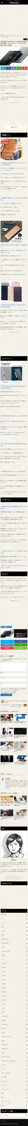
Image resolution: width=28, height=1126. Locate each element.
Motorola (4, 1028)
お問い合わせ (3, 1120)
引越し (2, 1093)
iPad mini (4, 967)
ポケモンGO (4, 1081)
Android (4, 931)
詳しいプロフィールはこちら (14, 877)
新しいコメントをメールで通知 (9, 691)
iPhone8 (4, 991)
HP (2, 959)
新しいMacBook (6, 1073)
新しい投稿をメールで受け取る (9, 692)
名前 (2, 672)
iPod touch (4, 1000)
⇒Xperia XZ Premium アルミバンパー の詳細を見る (13, 471)
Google (3, 955)
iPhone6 (4, 975)
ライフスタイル (5, 1089)
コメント (3, 661)
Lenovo (3, 1008)
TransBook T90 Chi (6, 1036)
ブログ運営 (4, 1077)
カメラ (3, 1069)
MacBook (4, 1020)
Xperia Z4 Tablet (6, 1056)
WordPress (4, 914)
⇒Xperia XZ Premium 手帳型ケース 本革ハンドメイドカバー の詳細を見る (14, 163)
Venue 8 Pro (4, 1044)
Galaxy (3, 947)
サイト (2, 683)
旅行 (2, 1097)
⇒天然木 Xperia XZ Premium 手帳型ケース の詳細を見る (14, 245)
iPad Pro (4, 971)
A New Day (14, 3)
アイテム (4, 1065)
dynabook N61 (5, 943)
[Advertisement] (14, 20)
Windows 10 (5, 1048)
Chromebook (5, 939)
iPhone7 (4, 987)
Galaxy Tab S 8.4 (6, 951)
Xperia (3, 626)
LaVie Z (3, 1004)
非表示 (15, 127)
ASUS (3, 935)
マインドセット (5, 1085)
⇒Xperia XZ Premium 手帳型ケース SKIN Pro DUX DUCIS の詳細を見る (13, 305)
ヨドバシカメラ (6, 1101)
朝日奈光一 (8, 778)
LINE (3, 1012)
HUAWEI (4, 963)
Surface (3, 1032)
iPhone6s (4, 983)
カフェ (2, 918)
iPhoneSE (4, 996)
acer (3, 927)
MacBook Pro (5, 1024)
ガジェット (9, 626)
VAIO (3, 1040)
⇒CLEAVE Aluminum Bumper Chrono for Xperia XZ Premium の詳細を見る (13, 387)
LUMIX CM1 (5, 1016)
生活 (2, 1105)
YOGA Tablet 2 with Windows (9, 1060)
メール (2, 678)
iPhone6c (4, 979)
